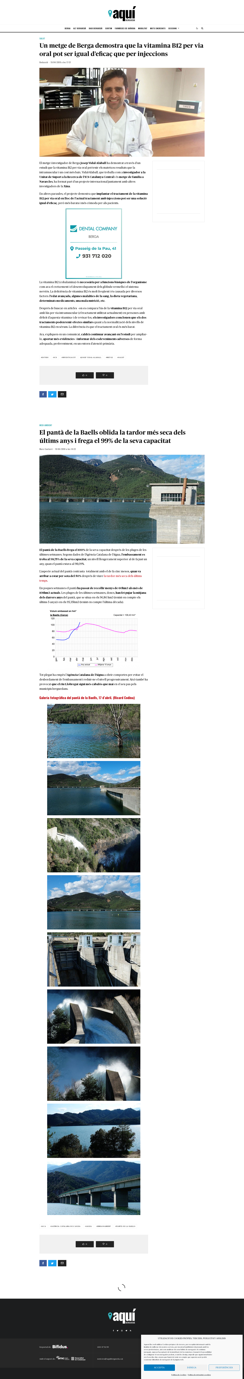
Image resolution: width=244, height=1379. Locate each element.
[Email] (62, 394)
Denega (191, 1368)
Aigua (89, 1226)
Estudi (45, 357)
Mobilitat (142, 28)
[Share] (43, 394)
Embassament (104, 1226)
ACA (44, 1226)
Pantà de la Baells (125, 1226)
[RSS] (130, 1330)
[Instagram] (122, 1330)
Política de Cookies (178, 1375)
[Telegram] (126, 1330)
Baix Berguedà (95, 28)
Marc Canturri (46, 449)
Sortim (108, 28)
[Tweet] (52, 394)
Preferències (224, 1368)
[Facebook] (113, 1330)
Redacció (43, 62)
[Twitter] (117, 1330)
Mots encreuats (157, 28)
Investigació (69, 357)
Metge (110, 357)
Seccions (172, 28)
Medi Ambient (45, 425)
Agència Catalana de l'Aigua (65, 1226)
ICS (55, 357)
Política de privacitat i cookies (199, 1375)
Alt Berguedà (79, 28)
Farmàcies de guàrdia (125, 28)
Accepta (159, 1368)
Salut (42, 38)
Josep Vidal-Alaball (91, 357)
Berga (67, 28)
